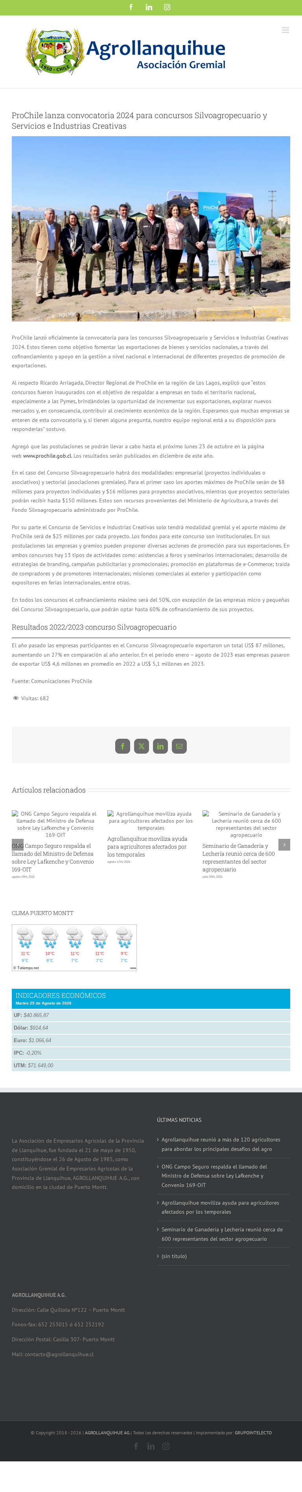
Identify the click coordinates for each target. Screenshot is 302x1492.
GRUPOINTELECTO (253, 1457)
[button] (18, 857)
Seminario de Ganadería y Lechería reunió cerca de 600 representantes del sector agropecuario (222, 1259)
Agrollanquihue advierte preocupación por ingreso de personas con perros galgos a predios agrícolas (105, 857)
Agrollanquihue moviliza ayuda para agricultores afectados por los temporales (220, 1232)
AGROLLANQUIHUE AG (107, 1457)
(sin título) (174, 1280)
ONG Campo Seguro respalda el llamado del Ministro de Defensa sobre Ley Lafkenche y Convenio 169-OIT (214, 1200)
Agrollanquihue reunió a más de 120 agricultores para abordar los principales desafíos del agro (206, 892)
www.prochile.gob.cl (47, 455)
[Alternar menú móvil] (286, 30)
